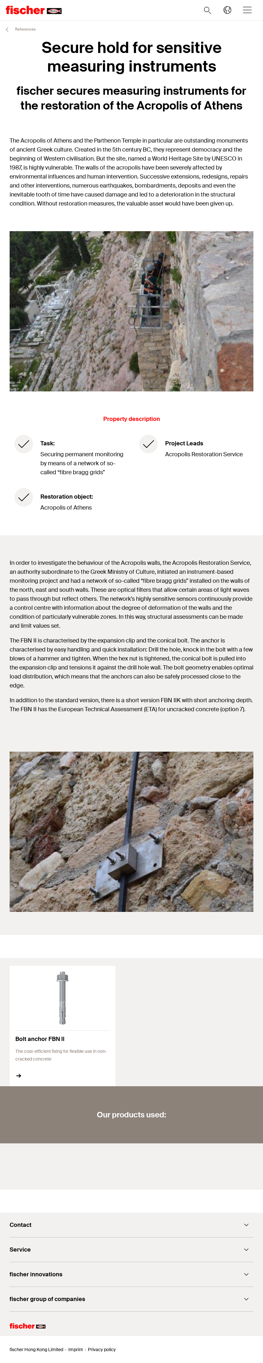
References (25, 29)
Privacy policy (102, 1349)
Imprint (75, 1349)
